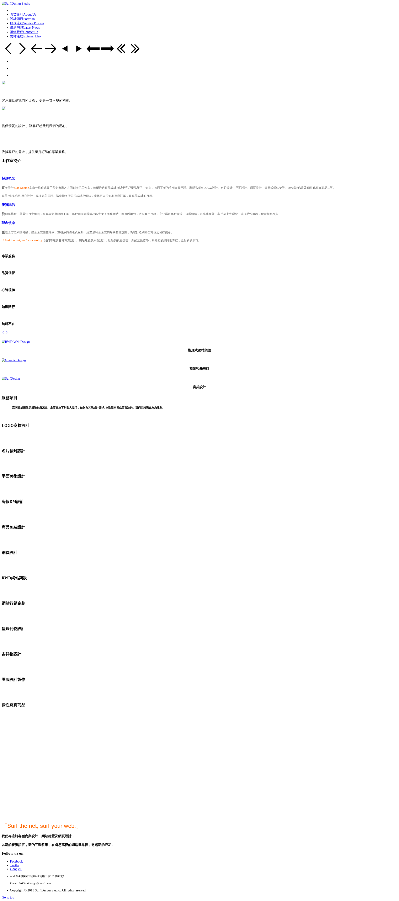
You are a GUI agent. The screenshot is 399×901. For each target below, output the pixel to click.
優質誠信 (8, 204)
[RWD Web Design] (16, 341)
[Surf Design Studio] (16, 3)
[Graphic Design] (14, 360)
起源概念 (8, 178)
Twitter (14, 865)
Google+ (16, 869)
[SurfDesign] (11, 378)
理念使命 (8, 223)
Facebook (16, 861)
